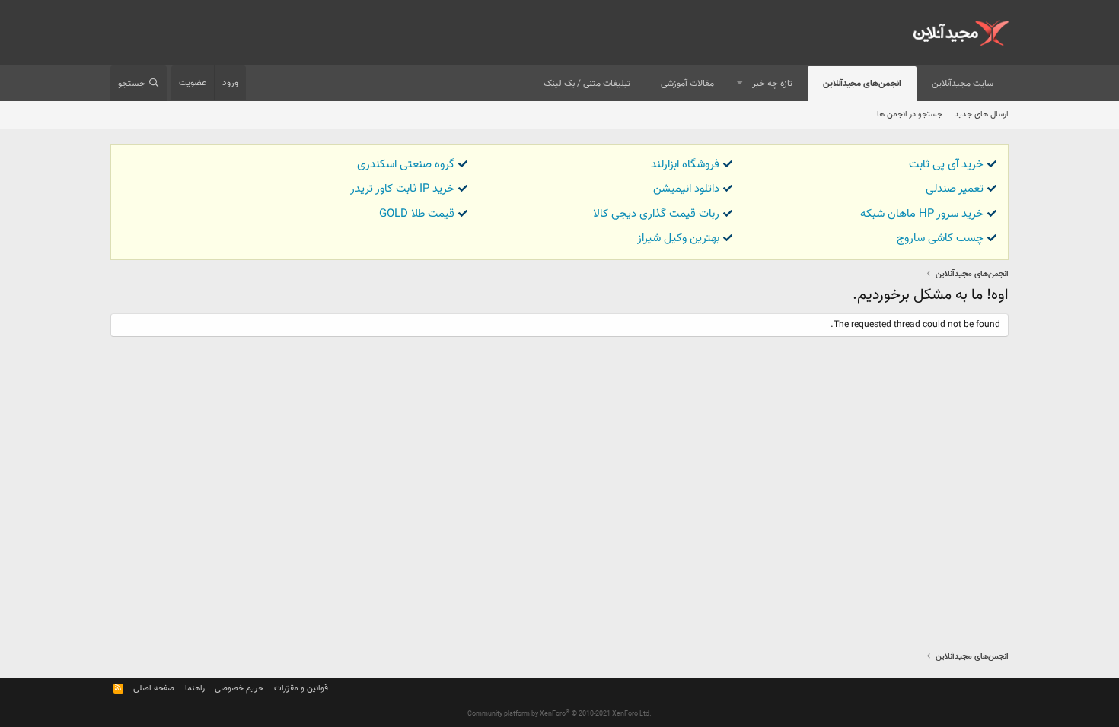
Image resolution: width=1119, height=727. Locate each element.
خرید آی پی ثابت (946, 164)
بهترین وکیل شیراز (678, 238)
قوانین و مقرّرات (301, 688)
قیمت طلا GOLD (416, 214)
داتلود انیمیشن (686, 189)
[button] (740, 84)
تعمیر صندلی (955, 189)
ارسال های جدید (982, 114)
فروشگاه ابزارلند (685, 164)
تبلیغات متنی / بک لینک (587, 83)
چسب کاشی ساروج (940, 238)
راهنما (195, 688)
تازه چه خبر (772, 83)
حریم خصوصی (239, 688)
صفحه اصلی (153, 688)
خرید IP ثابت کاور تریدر (402, 189)
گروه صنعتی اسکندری (405, 164)
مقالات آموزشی (687, 83)
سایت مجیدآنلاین (962, 83)
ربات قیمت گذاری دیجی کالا (656, 214)
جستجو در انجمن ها (909, 114)
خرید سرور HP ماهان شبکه (922, 214)
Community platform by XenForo (559, 714)
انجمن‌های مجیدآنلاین (862, 83)
